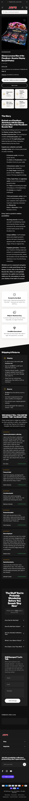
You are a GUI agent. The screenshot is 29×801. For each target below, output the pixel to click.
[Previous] (2, 2)
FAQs (16, 610)
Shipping (4, 74)
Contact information (14, 796)
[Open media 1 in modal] (24, 20)
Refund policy (7, 794)
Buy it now (14, 85)
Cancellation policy (22, 796)
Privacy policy (14, 794)
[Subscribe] (24, 764)
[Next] (27, 2)
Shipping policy (6, 796)
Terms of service (21, 794)
